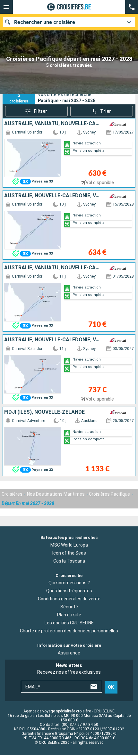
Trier (105, 111)
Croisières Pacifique (109, 494)
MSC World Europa (69, 545)
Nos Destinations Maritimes (56, 494)
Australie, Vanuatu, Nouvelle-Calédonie (52, 123)
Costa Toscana (69, 561)
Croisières (12, 494)
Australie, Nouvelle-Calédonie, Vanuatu (52, 195)
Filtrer (40, 111)
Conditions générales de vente (69, 598)
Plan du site (69, 614)
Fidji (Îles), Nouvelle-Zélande (44, 412)
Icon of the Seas (69, 553)
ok (111, 687)
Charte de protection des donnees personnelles (69, 630)
